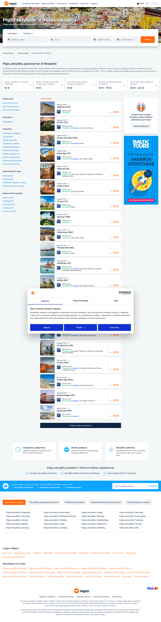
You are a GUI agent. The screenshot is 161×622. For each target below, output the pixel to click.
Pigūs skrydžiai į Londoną (15, 576)
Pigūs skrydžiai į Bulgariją (18, 512)
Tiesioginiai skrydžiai (30, 3)
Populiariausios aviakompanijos (106, 502)
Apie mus (7, 553)
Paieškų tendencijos (74, 502)
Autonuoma (62, 3)
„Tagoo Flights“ (8, 53)
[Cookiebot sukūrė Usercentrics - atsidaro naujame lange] (120, 293)
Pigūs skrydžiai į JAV (128, 528)
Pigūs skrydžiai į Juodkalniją (94, 520)
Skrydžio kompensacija (14, 557)
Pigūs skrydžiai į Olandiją (131, 512)
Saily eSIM (84, 3)
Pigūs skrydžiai (48, 3)
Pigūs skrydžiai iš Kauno (120, 568)
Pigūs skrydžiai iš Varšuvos (66, 568)
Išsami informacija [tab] (80, 301)
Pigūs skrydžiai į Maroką (92, 516)
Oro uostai (127, 576)
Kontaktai (48, 553)
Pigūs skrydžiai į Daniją (17, 520)
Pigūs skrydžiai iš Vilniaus (15, 572)
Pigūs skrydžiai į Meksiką (93, 528)
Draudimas (131, 553)
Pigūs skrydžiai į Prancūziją (57, 512)
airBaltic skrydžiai (55, 576)
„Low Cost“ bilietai (93, 576)
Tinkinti (79, 327)
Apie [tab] (116, 301)
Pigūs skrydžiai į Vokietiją (18, 516)
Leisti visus (114, 327)
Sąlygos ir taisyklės (47, 597)
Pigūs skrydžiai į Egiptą (17, 524)
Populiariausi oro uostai (138, 502)
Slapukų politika (84, 597)
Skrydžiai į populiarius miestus (44, 502)
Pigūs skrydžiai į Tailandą (131, 520)
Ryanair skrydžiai (74, 576)
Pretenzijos (117, 597)
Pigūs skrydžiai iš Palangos (94, 568)
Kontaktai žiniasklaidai (66, 553)
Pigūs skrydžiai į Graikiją (55, 520)
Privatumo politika (66, 597)
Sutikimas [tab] (45, 301)
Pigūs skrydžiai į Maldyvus (93, 524)
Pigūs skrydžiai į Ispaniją (17, 528)
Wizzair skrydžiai (37, 576)
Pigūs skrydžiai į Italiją (91, 512)
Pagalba (94, 3)
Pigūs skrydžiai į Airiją (54, 524)
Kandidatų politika (101, 597)
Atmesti (46, 327)
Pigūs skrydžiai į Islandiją (55, 528)
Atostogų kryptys (22, 553)
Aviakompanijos (112, 576)
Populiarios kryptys (14, 502)
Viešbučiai (73, 3)
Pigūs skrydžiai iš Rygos (40, 568)
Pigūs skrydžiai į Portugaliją (132, 516)
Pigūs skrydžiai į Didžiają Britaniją (60, 516)
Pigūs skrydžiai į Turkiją (130, 524)
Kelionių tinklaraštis (100, 553)
